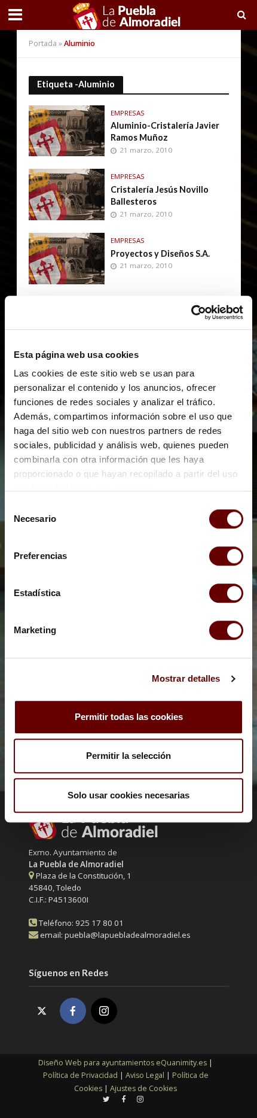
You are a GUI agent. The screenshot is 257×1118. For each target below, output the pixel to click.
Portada (43, 43)
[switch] (226, 556)
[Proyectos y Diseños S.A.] (67, 257)
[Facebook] (73, 1011)
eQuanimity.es (122, 1063)
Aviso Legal (145, 1075)
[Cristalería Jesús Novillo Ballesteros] (67, 193)
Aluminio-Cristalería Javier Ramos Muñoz (165, 131)
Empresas (128, 113)
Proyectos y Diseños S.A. (160, 253)
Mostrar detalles (186, 678)
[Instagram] (104, 1011)
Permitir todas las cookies (129, 717)
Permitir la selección (128, 756)
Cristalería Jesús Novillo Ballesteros (160, 195)
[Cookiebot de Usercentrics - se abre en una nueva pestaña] (191, 312)
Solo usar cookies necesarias (128, 795)
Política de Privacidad (80, 1075)
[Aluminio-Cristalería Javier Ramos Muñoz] (67, 129)
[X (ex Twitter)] (42, 1011)
